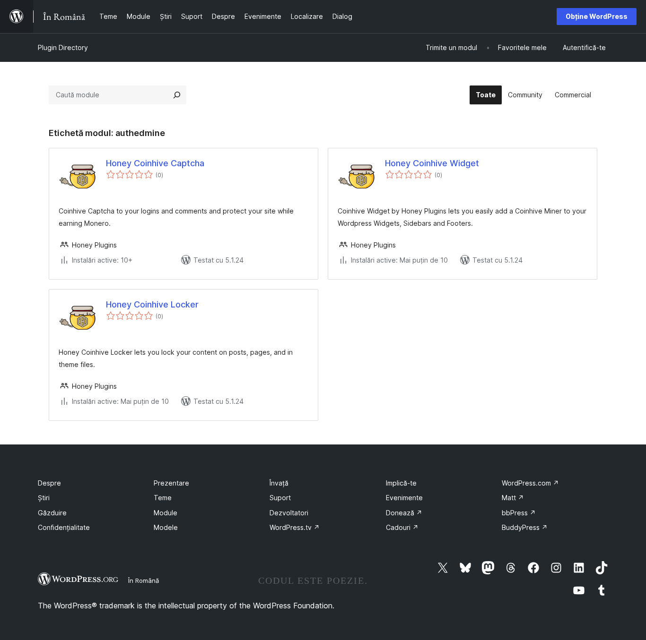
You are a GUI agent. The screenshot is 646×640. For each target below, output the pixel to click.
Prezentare (171, 483)
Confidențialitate (64, 527)
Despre (49, 483)
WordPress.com (530, 483)
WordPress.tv (295, 527)
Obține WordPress (597, 16)
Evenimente (404, 498)
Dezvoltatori (289, 513)
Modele (166, 527)
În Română (143, 580)
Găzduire (52, 513)
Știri (44, 498)
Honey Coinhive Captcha (155, 163)
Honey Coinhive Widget (432, 163)
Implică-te (401, 483)
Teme (163, 498)
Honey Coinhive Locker (152, 304)
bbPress (519, 513)
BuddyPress (525, 527)
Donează (404, 513)
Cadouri (402, 527)
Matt (513, 498)
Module (165, 513)
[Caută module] (176, 94)
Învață (279, 483)
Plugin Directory (63, 47)
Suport (280, 498)
